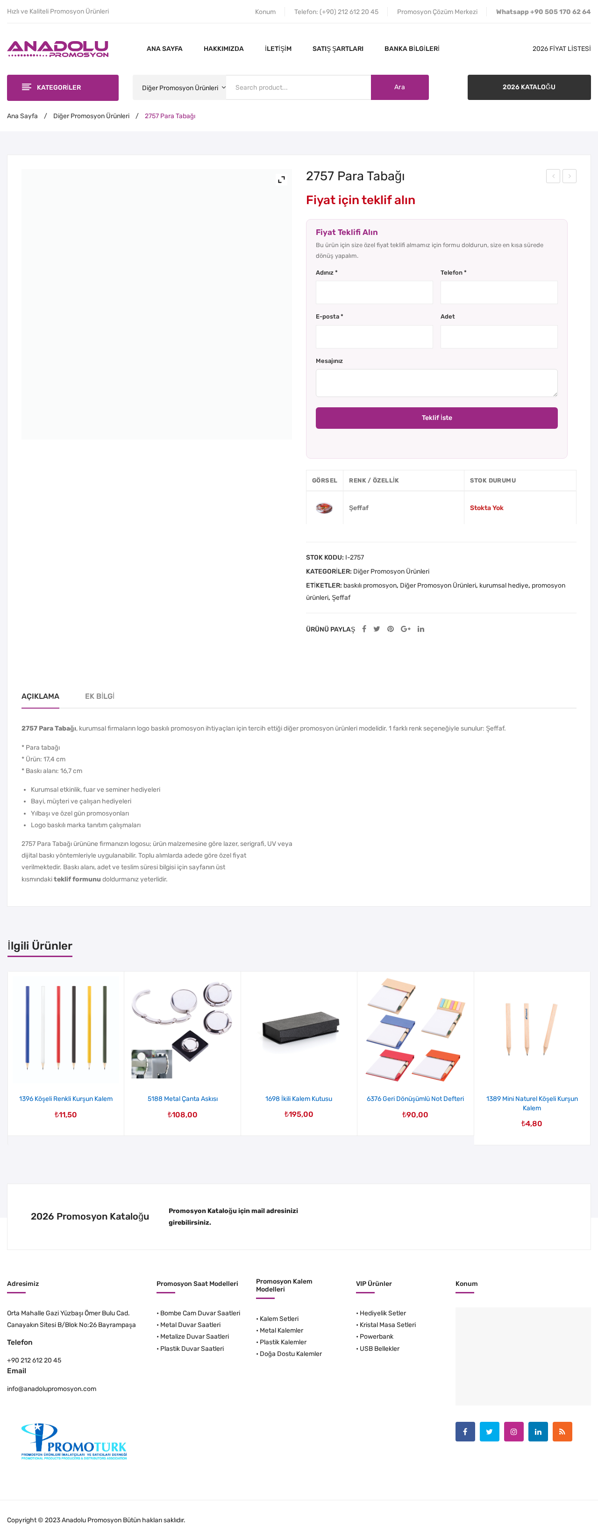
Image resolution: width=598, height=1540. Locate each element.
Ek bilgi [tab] (99, 696)
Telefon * (454, 272)
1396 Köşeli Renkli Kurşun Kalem (66, 1099)
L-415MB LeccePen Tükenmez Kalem (570, 177)
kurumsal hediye (503, 585)
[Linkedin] (538, 1431)
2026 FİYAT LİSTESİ (562, 49)
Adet (448, 316)
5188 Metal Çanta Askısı (183, 1099)
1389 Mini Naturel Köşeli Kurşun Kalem (532, 1103)
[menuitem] (165, 49)
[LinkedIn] (421, 629)
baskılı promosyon (370, 585)
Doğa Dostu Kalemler (291, 1354)
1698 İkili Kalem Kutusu (298, 1099)
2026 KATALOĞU (529, 87)
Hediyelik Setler (383, 1313)
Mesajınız (329, 360)
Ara (400, 87)
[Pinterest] (390, 629)
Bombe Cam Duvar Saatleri (200, 1313)
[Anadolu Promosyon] (57, 49)
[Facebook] (364, 629)
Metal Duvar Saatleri (190, 1325)
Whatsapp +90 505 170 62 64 (543, 12)
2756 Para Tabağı (553, 177)
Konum (265, 12)
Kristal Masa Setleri (388, 1325)
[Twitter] (376, 629)
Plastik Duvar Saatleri (192, 1349)
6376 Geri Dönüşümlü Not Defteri (415, 1099)
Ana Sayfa (22, 116)
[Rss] (562, 1431)
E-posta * (329, 316)
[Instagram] (514, 1431)
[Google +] (406, 629)
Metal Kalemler (281, 1330)
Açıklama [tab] (40, 696)
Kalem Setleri (279, 1319)
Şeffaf (341, 598)
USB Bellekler (379, 1349)
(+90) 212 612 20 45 (349, 12)
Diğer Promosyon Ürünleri (91, 116)
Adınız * (327, 272)
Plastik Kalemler (283, 1342)
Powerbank (376, 1337)
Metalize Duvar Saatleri (194, 1337)
